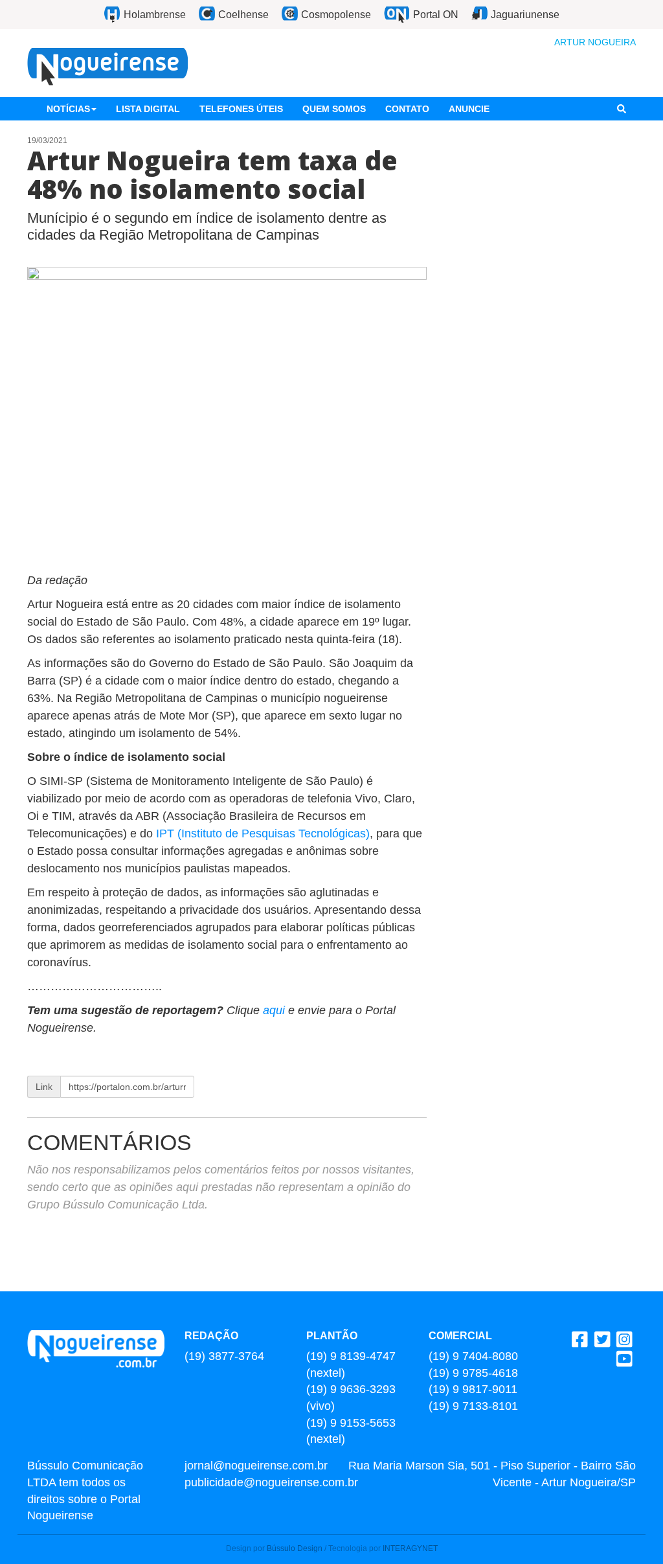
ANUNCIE (469, 109)
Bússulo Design (294, 1548)
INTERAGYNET (410, 1548)
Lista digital (148, 109)
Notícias (68, 109)
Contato (407, 109)
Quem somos (334, 109)
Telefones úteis (241, 109)
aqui (275, 1010)
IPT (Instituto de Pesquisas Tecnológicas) (263, 833)
